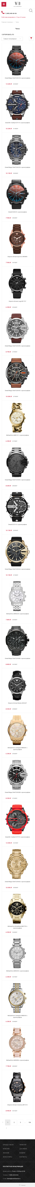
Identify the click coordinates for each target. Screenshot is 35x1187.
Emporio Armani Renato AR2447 (17, 703)
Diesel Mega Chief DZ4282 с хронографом (17, 480)
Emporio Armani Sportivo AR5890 (17, 256)
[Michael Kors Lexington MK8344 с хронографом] (17, 998)
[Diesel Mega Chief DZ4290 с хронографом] (17, 328)
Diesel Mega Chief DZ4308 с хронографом (17, 792)
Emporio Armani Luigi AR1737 (17, 301)
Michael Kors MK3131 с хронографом (17, 435)
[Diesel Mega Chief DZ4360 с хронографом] (17, 864)
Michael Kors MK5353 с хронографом (17, 971)
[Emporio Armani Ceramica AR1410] (17, 1087)
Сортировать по (8, 34)
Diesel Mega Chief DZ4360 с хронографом (17, 881)
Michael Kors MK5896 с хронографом (17, 1060)
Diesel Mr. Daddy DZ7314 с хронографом (17, 122)
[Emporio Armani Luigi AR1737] (17, 284)
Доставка (23, 1149)
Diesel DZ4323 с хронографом (17, 212)
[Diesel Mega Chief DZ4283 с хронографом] (17, 641)
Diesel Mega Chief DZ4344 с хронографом (17, 569)
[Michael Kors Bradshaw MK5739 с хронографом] (17, 909)
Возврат (22, 1153)
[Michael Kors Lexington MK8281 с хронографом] (17, 730)
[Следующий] (6, 1128)
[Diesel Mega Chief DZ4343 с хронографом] (17, 373)
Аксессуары (7, 1157)
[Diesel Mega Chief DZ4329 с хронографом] (17, 150)
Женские (6, 1153)
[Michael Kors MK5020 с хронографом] (17, 596)
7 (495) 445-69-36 (11, 13)
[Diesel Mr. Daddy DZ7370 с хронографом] (17, 819)
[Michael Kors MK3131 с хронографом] (17, 417)
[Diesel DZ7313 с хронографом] (17, 507)
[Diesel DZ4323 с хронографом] (17, 194)
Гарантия (22, 1145)
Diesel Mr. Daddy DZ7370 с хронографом (17, 837)
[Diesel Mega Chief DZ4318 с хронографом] (17, 60)
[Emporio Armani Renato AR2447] (17, 685)
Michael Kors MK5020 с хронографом (17, 613)
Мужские (6, 1149)
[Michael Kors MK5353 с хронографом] (17, 953)
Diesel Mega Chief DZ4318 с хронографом (17, 78)
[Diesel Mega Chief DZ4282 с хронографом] (17, 462)
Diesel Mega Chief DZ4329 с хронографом (17, 167)
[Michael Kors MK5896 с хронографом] (17, 1042)
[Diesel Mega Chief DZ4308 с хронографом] (17, 775)
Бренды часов (8, 1145)
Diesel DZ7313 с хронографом (17, 524)
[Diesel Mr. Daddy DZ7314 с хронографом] (17, 105)
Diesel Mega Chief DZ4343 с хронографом (17, 390)
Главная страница (7, 22)
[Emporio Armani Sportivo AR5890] (17, 239)
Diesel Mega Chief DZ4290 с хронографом (17, 346)
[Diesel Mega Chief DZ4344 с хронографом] (17, 551)
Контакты (23, 1157)
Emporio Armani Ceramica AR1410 (17, 1105)
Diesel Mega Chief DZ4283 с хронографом (17, 658)
